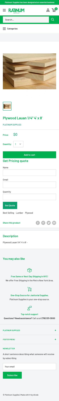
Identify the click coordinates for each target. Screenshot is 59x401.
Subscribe (12, 375)
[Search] (52, 19)
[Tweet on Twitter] (49, 223)
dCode (35, 395)
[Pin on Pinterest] (43, 223)
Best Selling (8, 212)
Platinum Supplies (12, 124)
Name (5, 167)
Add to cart (29, 154)
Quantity (7, 191)
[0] (54, 10)
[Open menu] (4, 10)
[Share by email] (54, 223)
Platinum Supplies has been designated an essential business (29, 2)
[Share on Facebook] (38, 223)
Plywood (29, 212)
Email (5, 179)
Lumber (19, 212)
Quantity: (7, 144)
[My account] (48, 10)
